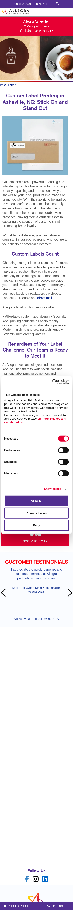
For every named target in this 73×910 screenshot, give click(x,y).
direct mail (44, 298)
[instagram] (35, 879)
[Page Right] (69, 593)
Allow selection (37, 512)
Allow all (36, 500)
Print (3, 85)
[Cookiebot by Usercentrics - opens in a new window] (52, 381)
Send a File (42, 4)
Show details (52, 488)
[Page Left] (3, 593)
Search (57, 4)
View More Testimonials (36, 619)
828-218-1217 (43, 31)
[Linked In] (45, 879)
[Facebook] (27, 879)
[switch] (63, 450)
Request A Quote (22, 4)
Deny (36, 525)
